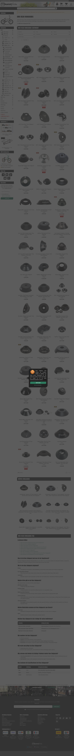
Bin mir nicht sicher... (38, 385)
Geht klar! (38, 382)
